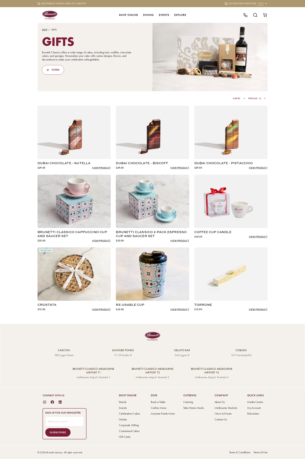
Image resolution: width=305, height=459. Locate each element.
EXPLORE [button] (180, 15)
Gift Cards (124, 437)
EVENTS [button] (164, 15)
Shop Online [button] (128, 15)
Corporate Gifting (129, 425)
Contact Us (221, 419)
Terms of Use (261, 452)
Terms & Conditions (239, 452)
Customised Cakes (129, 431)
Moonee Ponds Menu (163, 413)
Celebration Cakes (129, 413)
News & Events (223, 413)
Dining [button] (148, 15)
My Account (254, 408)
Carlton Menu (158, 408)
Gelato (123, 419)
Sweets (123, 408)
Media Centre (255, 402)
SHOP (44, 29)
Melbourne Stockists (226, 408)
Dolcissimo (253, 413)
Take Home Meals (193, 408)
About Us (220, 402)
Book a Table (158, 402)
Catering (188, 402)
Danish (122, 402)
